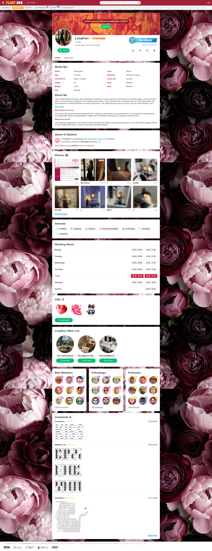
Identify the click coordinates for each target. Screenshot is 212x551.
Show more (59, 107)
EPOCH (44, 543)
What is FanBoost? (150, 45)
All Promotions (41, 8)
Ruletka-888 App (67, 8)
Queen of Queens (98, 139)
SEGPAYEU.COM (53, 543)
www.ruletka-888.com (27, 543)
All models (6, 8)
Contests (53, 8)
